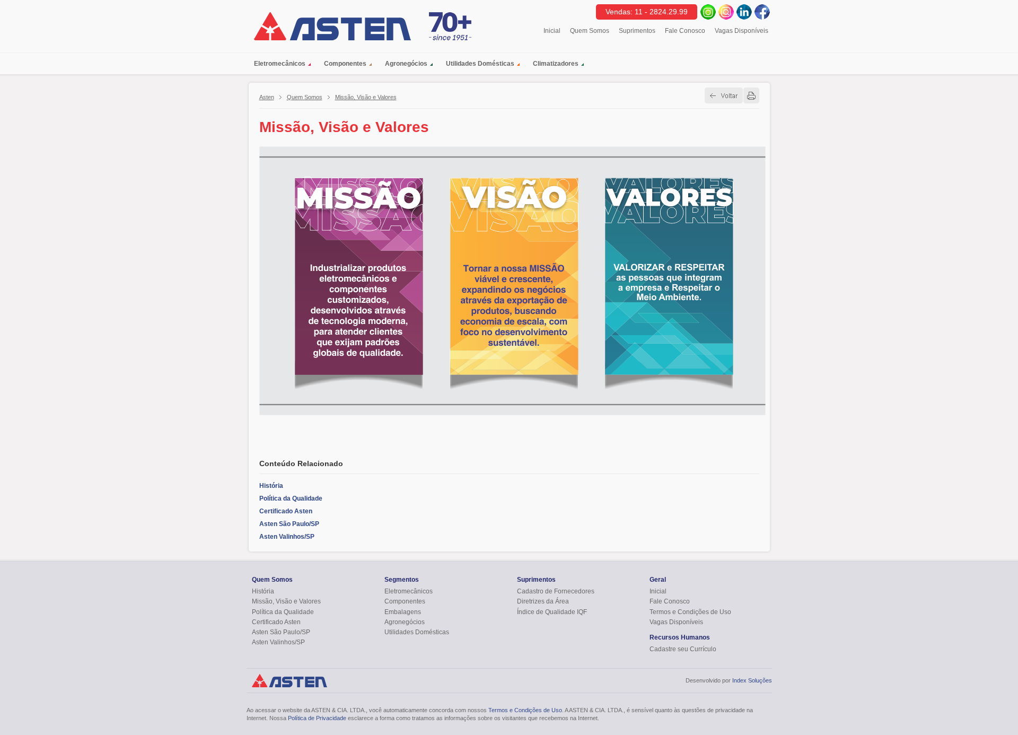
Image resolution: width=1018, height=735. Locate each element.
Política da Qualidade (290, 498)
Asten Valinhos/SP (286, 536)
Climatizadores (555, 63)
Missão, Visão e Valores (366, 97)
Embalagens (402, 612)
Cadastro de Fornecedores (555, 591)
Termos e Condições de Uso (690, 612)
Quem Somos (589, 30)
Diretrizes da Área (543, 601)
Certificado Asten (285, 511)
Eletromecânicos (279, 63)
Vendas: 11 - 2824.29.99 (646, 11)
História (271, 485)
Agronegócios (406, 63)
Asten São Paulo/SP (289, 524)
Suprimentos (637, 30)
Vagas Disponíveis (741, 30)
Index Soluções (752, 680)
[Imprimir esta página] (751, 95)
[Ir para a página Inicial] (332, 26)
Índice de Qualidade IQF (552, 612)
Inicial (551, 30)
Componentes (345, 63)
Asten (266, 97)
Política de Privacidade (317, 718)
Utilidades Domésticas (480, 63)
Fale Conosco (685, 30)
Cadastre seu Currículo (683, 649)
